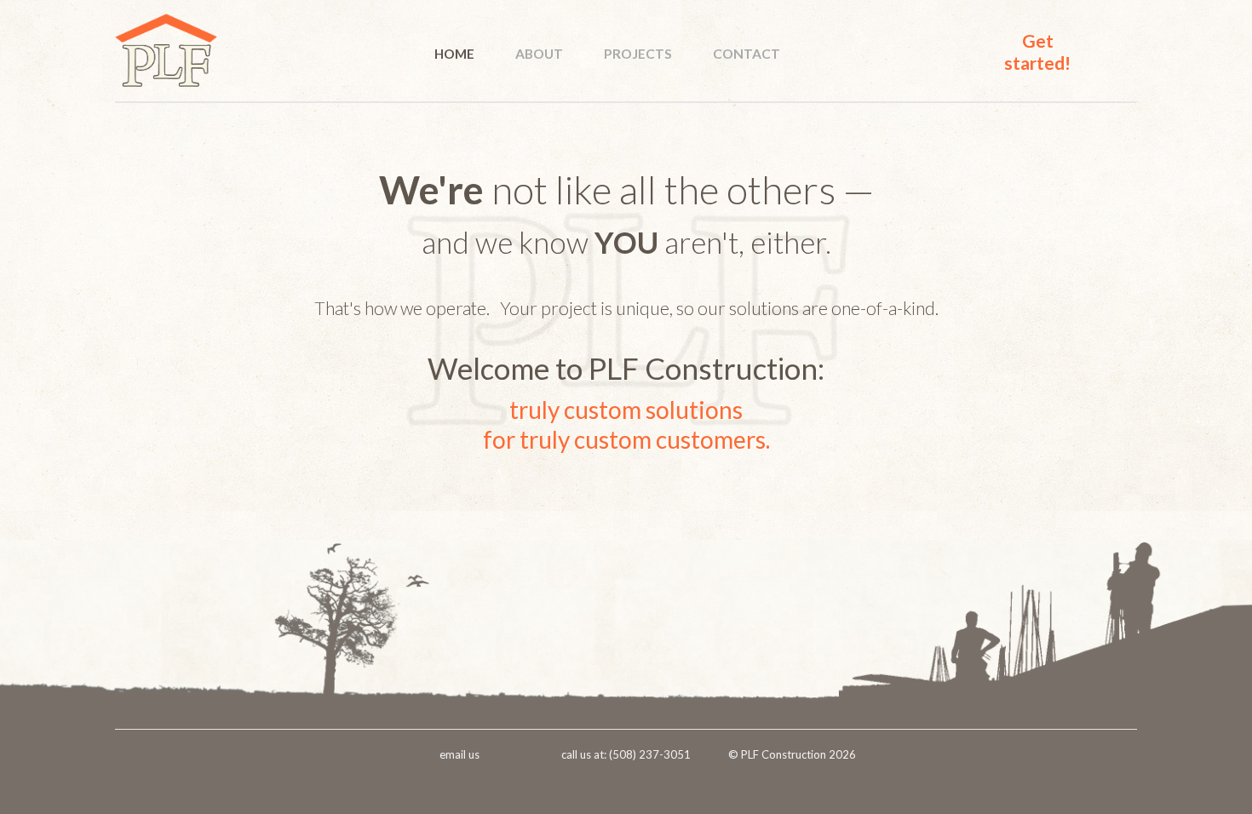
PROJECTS (638, 53)
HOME (454, 53)
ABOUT (539, 53)
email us (459, 754)
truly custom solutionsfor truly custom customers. (626, 424)
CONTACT (746, 53)
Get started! (1037, 51)
